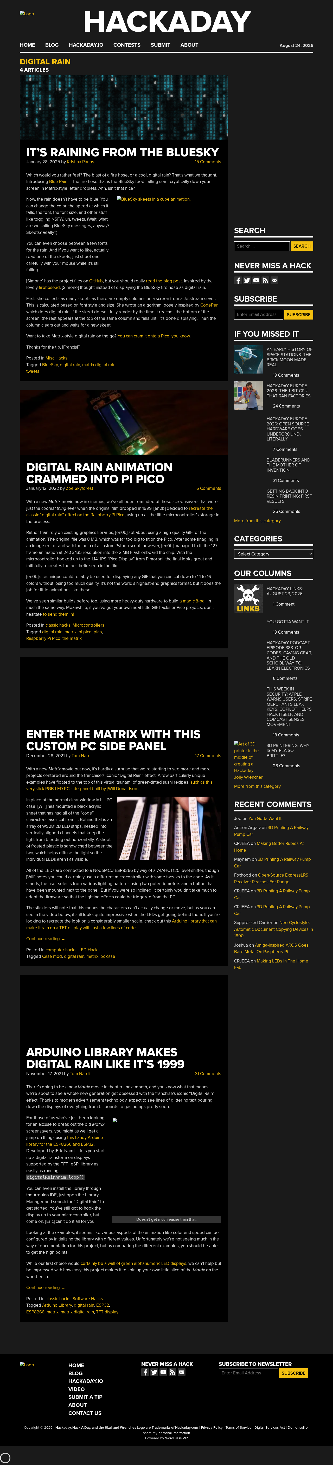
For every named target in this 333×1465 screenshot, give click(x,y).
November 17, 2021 (44, 1073)
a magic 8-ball (193, 601)
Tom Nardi (82, 755)
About (189, 45)
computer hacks (61, 950)
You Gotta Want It (288, 622)
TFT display (107, 1312)
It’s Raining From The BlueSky (122, 152)
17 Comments (207, 755)
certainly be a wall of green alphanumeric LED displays (133, 1263)
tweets (32, 371)
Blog (52, 45)
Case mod (52, 956)
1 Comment (283, 604)
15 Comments (207, 162)
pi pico (85, 632)
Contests (126, 45)
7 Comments (284, 449)
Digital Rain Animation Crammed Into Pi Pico (99, 473)
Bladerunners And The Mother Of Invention (288, 465)
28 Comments (286, 766)
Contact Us (84, 1413)
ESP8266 (35, 1312)
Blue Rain (58, 181)
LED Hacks (89, 950)
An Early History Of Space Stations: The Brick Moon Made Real (289, 357)
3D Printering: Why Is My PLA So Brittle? (288, 750)
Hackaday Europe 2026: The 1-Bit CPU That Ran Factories (289, 391)
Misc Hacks (56, 358)
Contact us (274, 280)
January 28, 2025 (43, 162)
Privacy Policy (212, 1428)
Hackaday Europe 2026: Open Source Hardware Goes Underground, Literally (288, 429)
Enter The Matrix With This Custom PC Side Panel (113, 740)
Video (76, 1389)
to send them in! (58, 614)
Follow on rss (265, 280)
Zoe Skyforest (79, 488)
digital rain (70, 365)
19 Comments (285, 375)
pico (98, 632)
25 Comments (286, 511)
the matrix (72, 638)
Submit (160, 45)
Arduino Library (57, 1305)
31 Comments (207, 1073)
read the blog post (164, 281)
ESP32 (102, 1305)
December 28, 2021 (45, 755)
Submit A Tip (85, 1397)
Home (27, 45)
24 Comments (286, 406)
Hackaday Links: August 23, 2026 (285, 591)
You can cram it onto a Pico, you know (154, 336)
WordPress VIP (176, 1438)
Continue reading (45, 938)
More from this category (257, 521)
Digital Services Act (269, 1428)
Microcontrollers (88, 625)
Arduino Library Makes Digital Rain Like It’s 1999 (105, 1058)
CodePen (209, 305)
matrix (70, 632)
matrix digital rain (99, 365)
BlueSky (50, 365)
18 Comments (285, 735)
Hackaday (167, 21)
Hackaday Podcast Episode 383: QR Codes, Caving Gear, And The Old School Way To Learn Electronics (289, 655)
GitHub (96, 281)
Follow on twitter (247, 280)
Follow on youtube (256, 280)
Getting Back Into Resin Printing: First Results (289, 496)
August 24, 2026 (296, 45)
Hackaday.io (86, 45)
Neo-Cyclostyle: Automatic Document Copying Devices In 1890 (273, 929)
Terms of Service (239, 1428)
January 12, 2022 (42, 488)
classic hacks (58, 625)
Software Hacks (88, 1298)
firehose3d (49, 287)
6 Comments (208, 488)
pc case (107, 956)
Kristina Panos (80, 162)
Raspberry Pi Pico (43, 638)
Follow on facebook (238, 280)
